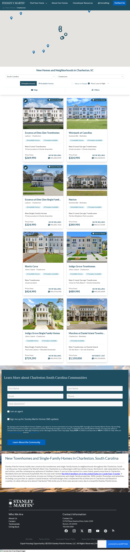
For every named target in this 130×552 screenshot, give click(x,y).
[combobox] (31, 76)
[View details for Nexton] (87, 180)
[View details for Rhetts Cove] (43, 247)
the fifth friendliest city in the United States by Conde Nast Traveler (91, 473)
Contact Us (120, 3)
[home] (3, 7)
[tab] (28, 83)
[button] (11, 18)
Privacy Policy (34, 432)
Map (36, 90)
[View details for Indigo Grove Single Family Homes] (43, 314)
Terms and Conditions (15, 432)
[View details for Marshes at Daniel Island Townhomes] (87, 314)
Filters (97, 90)
